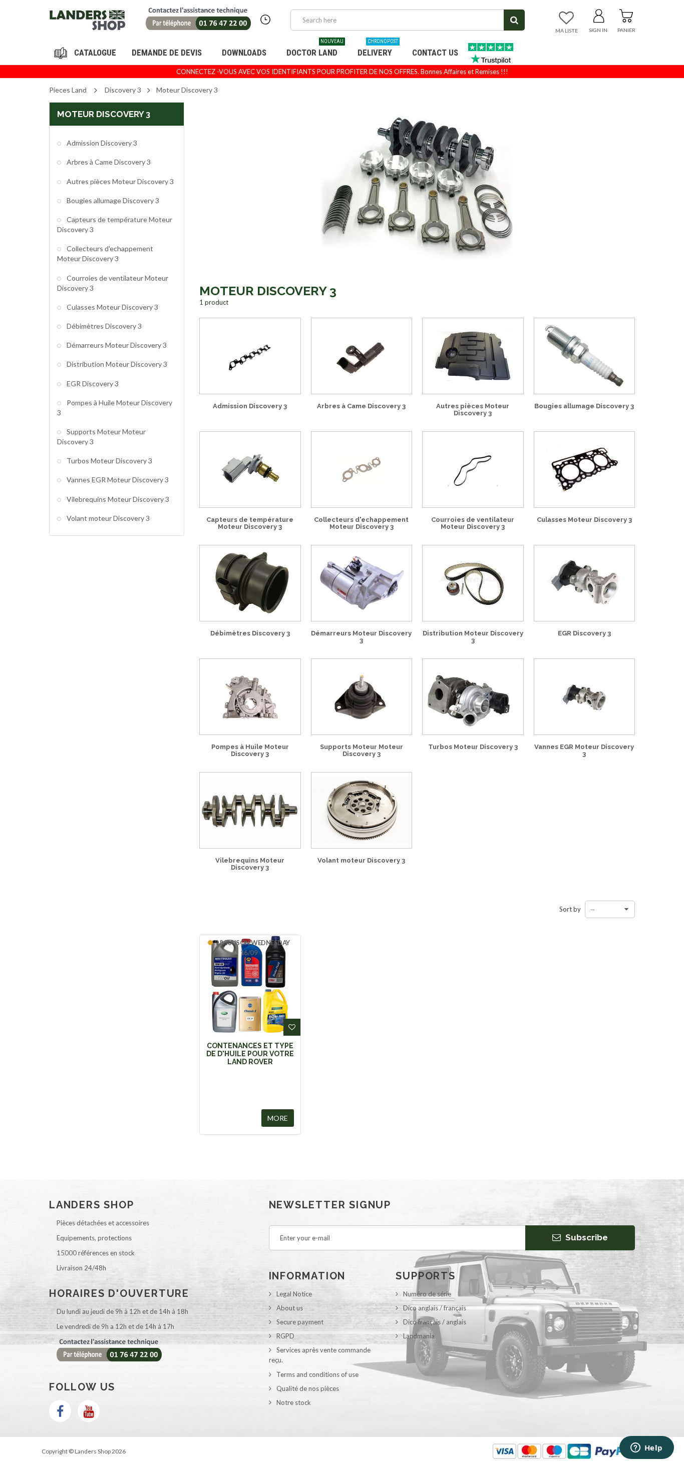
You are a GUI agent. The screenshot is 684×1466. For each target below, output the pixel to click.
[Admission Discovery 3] (250, 356)
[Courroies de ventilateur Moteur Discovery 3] (473, 469)
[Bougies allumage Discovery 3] (584, 356)
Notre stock (293, 1402)
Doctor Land (315, 49)
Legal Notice (294, 1294)
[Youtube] (89, 1411)
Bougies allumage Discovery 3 (112, 200)
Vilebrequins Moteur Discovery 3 (117, 499)
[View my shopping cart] (626, 14)
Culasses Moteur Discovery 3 (111, 307)
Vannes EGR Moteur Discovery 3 (117, 479)
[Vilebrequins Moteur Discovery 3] (250, 810)
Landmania (419, 1336)
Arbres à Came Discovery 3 (108, 162)
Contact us (435, 53)
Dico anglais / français (434, 1308)
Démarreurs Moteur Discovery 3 (116, 345)
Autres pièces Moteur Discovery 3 (119, 181)
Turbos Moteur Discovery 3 (108, 460)
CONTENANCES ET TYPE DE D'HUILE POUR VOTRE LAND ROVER (250, 1054)
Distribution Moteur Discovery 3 (116, 364)
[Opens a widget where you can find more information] (646, 1448)
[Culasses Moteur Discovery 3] (584, 469)
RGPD (285, 1336)
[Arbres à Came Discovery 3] (362, 356)
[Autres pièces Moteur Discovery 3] (473, 356)
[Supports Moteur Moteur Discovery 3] (362, 696)
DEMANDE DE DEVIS (167, 53)
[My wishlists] (566, 18)
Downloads (244, 53)
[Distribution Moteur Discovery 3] (473, 583)
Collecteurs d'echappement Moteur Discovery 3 (105, 253)
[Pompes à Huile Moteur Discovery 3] (250, 696)
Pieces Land (68, 90)
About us (289, 1308)
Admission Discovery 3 (101, 143)
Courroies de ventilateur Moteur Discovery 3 (112, 283)
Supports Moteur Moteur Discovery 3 (101, 436)
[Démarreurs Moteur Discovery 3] (362, 583)
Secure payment (299, 1322)
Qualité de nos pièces (307, 1388)
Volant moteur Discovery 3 (107, 518)
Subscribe (585, 1237)
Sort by (570, 909)
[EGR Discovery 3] (584, 583)
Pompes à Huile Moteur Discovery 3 (114, 407)
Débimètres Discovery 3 (103, 326)
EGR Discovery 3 (92, 383)
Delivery (378, 49)
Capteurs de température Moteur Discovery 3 (114, 224)
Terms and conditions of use (317, 1374)
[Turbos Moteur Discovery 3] (473, 696)
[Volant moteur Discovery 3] (362, 810)
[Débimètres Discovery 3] (250, 583)
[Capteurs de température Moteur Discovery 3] (250, 469)
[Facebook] (60, 1411)
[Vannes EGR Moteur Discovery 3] (584, 696)
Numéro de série (427, 1294)
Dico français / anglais (434, 1322)
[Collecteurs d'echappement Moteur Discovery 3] (362, 469)
